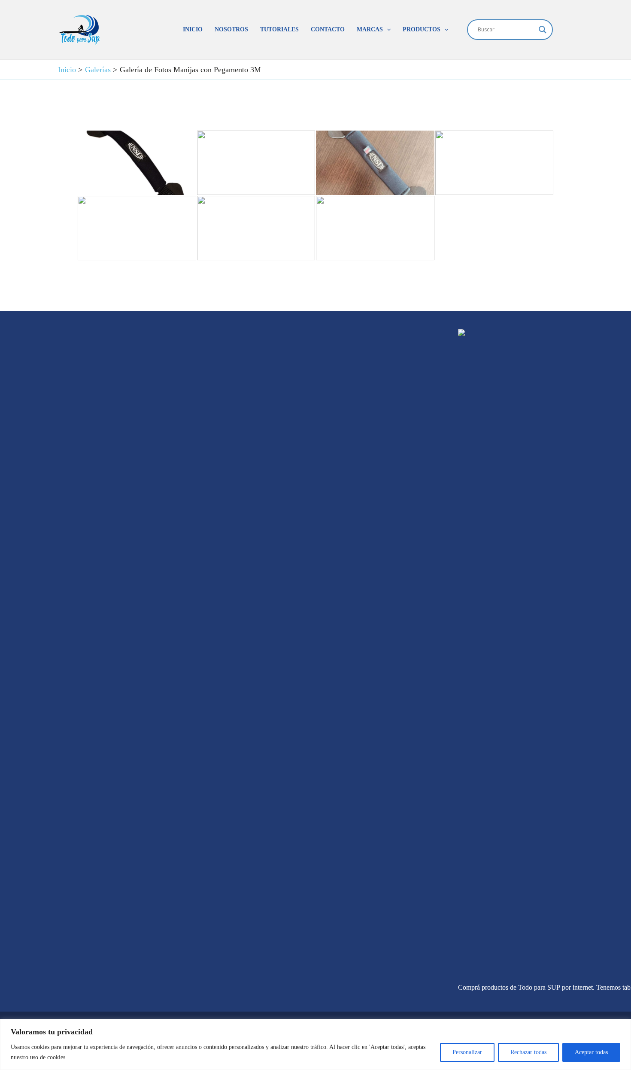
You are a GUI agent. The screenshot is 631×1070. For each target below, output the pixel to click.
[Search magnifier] (543, 30)
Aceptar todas (591, 1052)
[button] (387, 29)
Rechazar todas (528, 1052)
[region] (315, 1044)
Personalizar (467, 1052)
